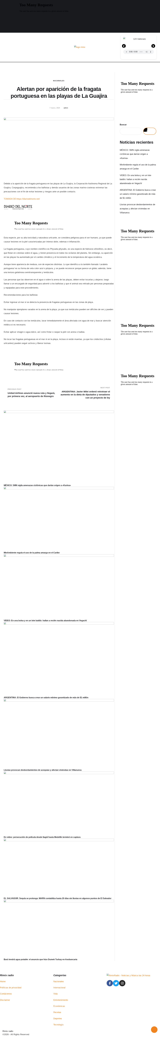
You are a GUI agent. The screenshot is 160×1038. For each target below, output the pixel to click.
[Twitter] (116, 983)
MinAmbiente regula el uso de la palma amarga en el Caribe (32, 553)
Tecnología (58, 1024)
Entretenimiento (60, 1000)
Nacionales (58, 81)
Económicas (59, 1006)
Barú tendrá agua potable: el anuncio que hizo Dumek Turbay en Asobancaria (40, 959)
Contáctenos (6, 994)
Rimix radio (7, 1031)
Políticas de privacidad (10, 987)
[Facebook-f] (110, 983)
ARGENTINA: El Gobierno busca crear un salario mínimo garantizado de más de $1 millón (46, 697)
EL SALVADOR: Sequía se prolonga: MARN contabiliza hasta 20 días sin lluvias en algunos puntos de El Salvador (57, 898)
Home (3, 981)
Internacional (59, 987)
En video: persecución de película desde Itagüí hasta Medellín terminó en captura (42, 837)
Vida (55, 994)
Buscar (123, 125)
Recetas (57, 1012)
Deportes (57, 1018)
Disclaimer (5, 1000)
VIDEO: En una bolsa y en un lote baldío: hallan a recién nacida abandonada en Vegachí (45, 620)
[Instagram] (122, 983)
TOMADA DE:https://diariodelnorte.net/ (22, 199)
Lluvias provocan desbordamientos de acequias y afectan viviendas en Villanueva (43, 770)
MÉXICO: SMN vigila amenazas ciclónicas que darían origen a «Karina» (37, 485)
